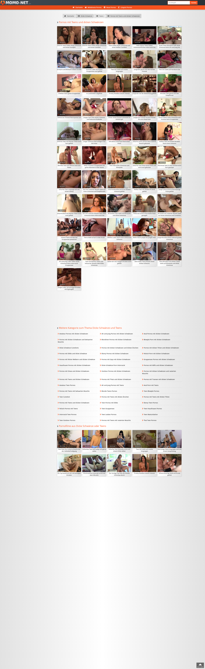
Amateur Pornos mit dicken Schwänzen (73, 334)
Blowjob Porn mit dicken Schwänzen (157, 340)
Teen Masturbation (151, 414)
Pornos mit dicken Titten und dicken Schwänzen (161, 348)
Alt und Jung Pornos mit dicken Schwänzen (117, 334)
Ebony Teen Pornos (151, 403)
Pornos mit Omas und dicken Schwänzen (74, 371)
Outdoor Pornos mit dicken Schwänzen (116, 371)
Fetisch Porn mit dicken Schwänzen (156, 354)
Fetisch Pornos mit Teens (68, 409)
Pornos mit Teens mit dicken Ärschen (115, 397)
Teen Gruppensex (108, 409)
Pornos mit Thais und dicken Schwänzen (116, 379)
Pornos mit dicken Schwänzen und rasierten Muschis (159, 372)
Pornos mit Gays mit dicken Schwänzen (116, 359)
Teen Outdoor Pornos (67, 420)
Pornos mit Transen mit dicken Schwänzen (159, 379)
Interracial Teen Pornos (67, 414)
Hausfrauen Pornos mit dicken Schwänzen (74, 365)
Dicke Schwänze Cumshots (69, 348)
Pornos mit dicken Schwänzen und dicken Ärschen (120, 348)
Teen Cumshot (64, 397)
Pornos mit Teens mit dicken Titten (156, 397)
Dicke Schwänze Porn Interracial (113, 365)
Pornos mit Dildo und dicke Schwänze (73, 354)
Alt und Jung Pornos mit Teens (113, 385)
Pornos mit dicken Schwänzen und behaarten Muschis (75, 341)
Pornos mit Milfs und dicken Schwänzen (158, 365)
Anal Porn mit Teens (151, 385)
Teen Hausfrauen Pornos (153, 409)
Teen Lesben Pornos (109, 414)
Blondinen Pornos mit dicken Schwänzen (116, 340)
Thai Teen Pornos (150, 420)
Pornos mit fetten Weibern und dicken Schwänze (77, 359)
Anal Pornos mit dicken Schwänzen (156, 334)
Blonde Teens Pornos (109, 391)
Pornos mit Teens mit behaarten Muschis (74, 391)
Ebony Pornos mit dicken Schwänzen (115, 354)
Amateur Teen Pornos (67, 385)
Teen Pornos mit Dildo (110, 403)
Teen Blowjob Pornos (151, 391)
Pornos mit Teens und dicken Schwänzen (74, 379)
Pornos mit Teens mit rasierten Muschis (116, 420)
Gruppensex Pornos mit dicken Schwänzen (159, 359)
